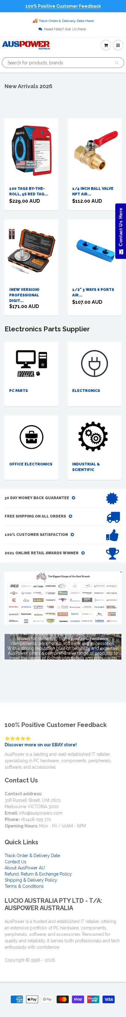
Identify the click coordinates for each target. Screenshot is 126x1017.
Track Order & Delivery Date (32, 855)
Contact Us (15, 861)
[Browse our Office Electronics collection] (31, 433)
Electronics (86, 391)
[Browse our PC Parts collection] (31, 363)
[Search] (117, 63)
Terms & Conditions (24, 886)
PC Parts (18, 391)
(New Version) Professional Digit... (24, 295)
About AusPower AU (25, 867)
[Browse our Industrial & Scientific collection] (95, 436)
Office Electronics (30, 464)
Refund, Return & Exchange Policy (38, 874)
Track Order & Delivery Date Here (66, 21)
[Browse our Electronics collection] (94, 363)
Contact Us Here (120, 228)
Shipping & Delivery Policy (31, 880)
